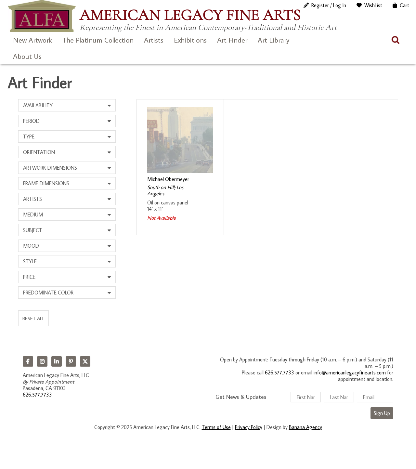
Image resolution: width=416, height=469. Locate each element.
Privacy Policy (248, 427)
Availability (38, 105)
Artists (153, 40)
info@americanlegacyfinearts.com (350, 372)
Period (31, 121)
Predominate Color (48, 292)
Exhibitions (190, 40)
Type (28, 136)
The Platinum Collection (98, 40)
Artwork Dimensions (50, 167)
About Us (27, 56)
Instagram (42, 361)
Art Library (273, 40)
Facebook (28, 361)
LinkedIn (56, 361)
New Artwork (32, 40)
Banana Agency (305, 427)
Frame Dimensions (46, 183)
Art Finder (232, 40)
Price (29, 277)
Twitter (85, 361)
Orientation (39, 152)
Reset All (33, 318)
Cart (404, 5)
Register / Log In (328, 5)
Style (30, 261)
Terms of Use (216, 427)
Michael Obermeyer (168, 179)
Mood (31, 245)
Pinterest (71, 361)
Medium (33, 214)
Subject (32, 230)
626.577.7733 (37, 394)
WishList (373, 5)
